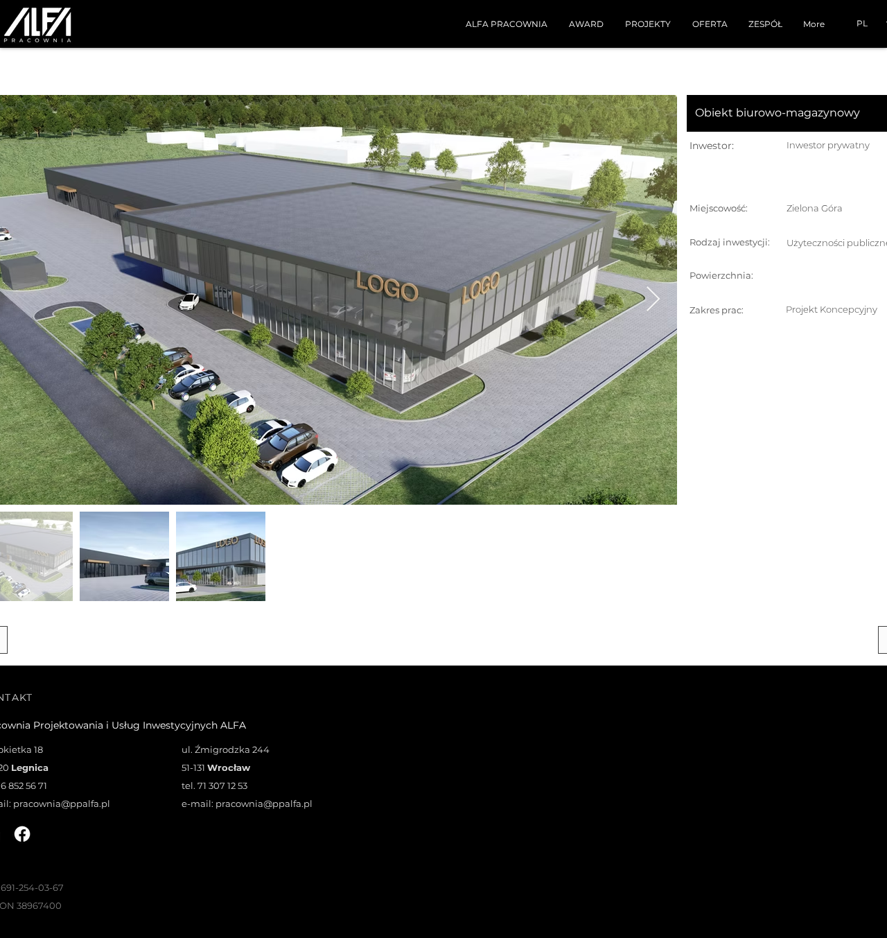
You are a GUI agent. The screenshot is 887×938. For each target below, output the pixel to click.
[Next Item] (653, 299)
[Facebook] (22, 834)
